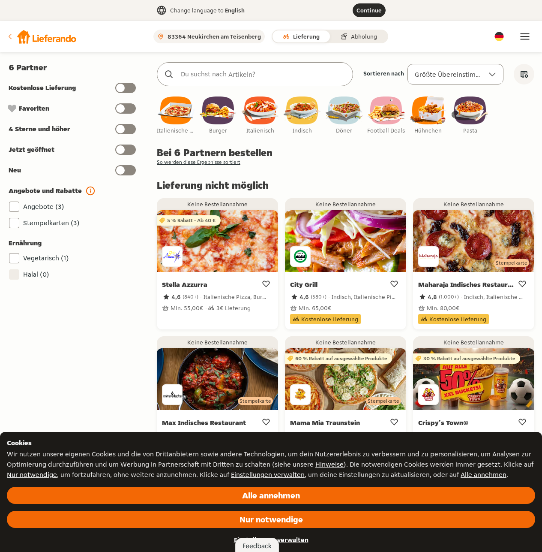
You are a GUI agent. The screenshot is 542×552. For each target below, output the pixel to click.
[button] (41, 36)
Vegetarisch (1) (46, 257)
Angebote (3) (43, 206)
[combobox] (263, 74)
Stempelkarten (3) (51, 222)
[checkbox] (176, 116)
